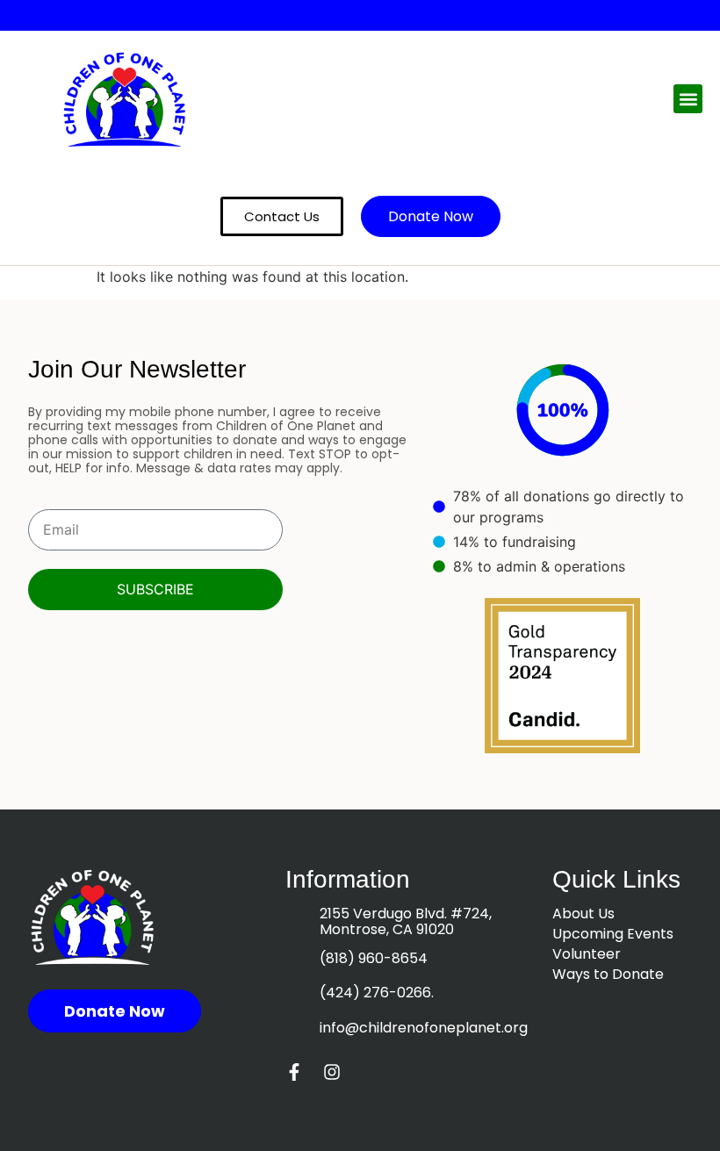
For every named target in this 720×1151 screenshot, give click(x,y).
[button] (687, 98)
